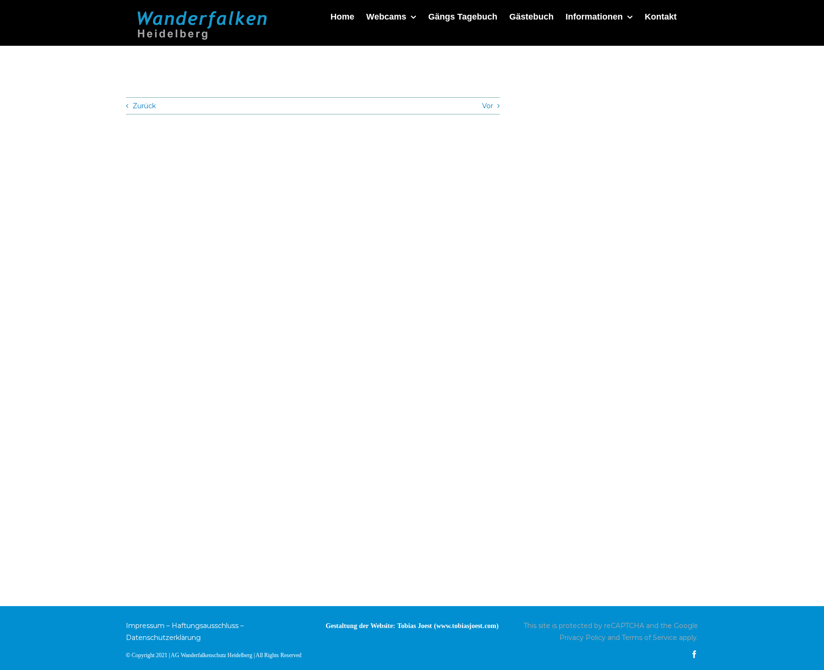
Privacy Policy (582, 637)
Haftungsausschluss (205, 625)
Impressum (145, 625)
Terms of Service (649, 637)
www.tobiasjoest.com (466, 625)
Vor (487, 106)
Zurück (144, 106)
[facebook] (694, 654)
